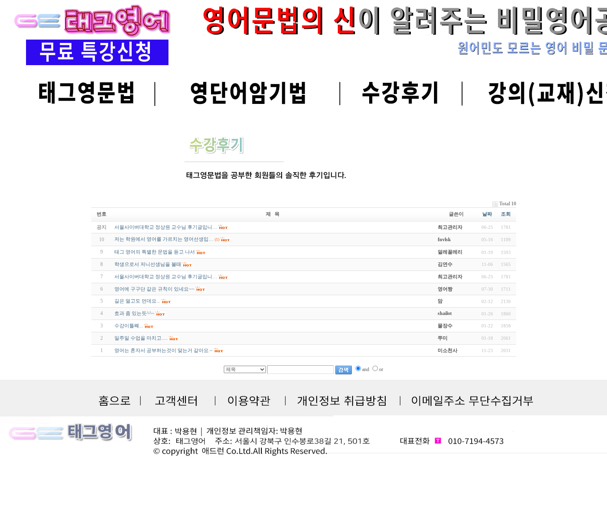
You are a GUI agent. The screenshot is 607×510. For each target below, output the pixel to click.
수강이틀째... (128, 326)
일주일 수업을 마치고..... (141, 338)
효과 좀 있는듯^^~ (134, 313)
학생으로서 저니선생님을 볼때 (147, 264)
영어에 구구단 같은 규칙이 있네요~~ (154, 289)
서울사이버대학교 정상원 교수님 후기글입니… (165, 277)
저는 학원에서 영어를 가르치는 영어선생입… (163, 239)
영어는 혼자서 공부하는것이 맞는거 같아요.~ (163, 350)
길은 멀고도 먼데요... (137, 301)
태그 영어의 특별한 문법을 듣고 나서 (154, 252)
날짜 (487, 214)
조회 (506, 214)
